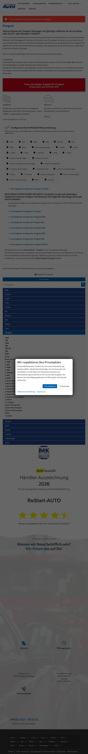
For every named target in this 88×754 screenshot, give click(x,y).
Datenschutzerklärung (26, 391)
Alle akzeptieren (50, 386)
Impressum (41, 391)
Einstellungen (64, 386)
